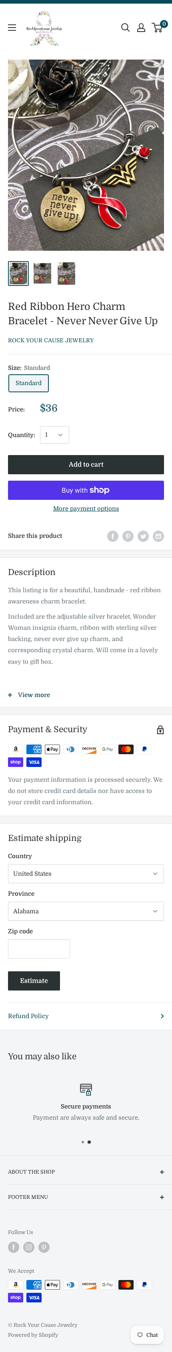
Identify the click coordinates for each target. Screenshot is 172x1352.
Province (21, 893)
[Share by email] (158, 536)
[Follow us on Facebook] (13, 1247)
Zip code (20, 931)
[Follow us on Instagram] (28, 1247)
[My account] (141, 27)
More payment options (86, 508)
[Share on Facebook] (112, 536)
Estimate (34, 981)
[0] (157, 27)
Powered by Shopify (33, 1335)
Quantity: (21, 435)
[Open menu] (12, 27)
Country (20, 856)
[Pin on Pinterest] (128, 536)
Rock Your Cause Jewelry (51, 340)
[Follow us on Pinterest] (44, 1247)
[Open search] (125, 27)
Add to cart (86, 464)
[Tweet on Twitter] (143, 536)
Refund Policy (28, 1016)
